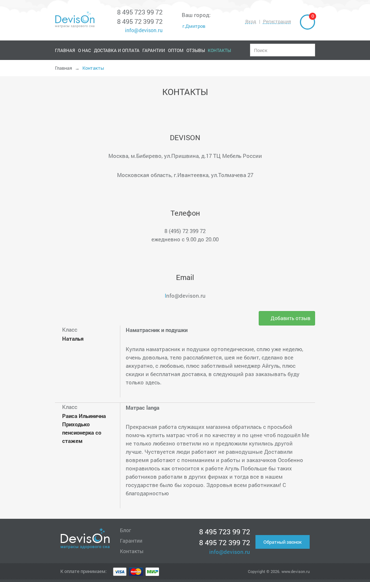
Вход (250, 21)
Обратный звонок (282, 542)
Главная (65, 50)
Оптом (176, 50)
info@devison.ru (143, 30)
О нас (84, 50)
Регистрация (277, 21)
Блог (125, 530)
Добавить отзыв (290, 318)
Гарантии (153, 50)
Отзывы (195, 50)
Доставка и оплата (116, 50)
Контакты (219, 50)
